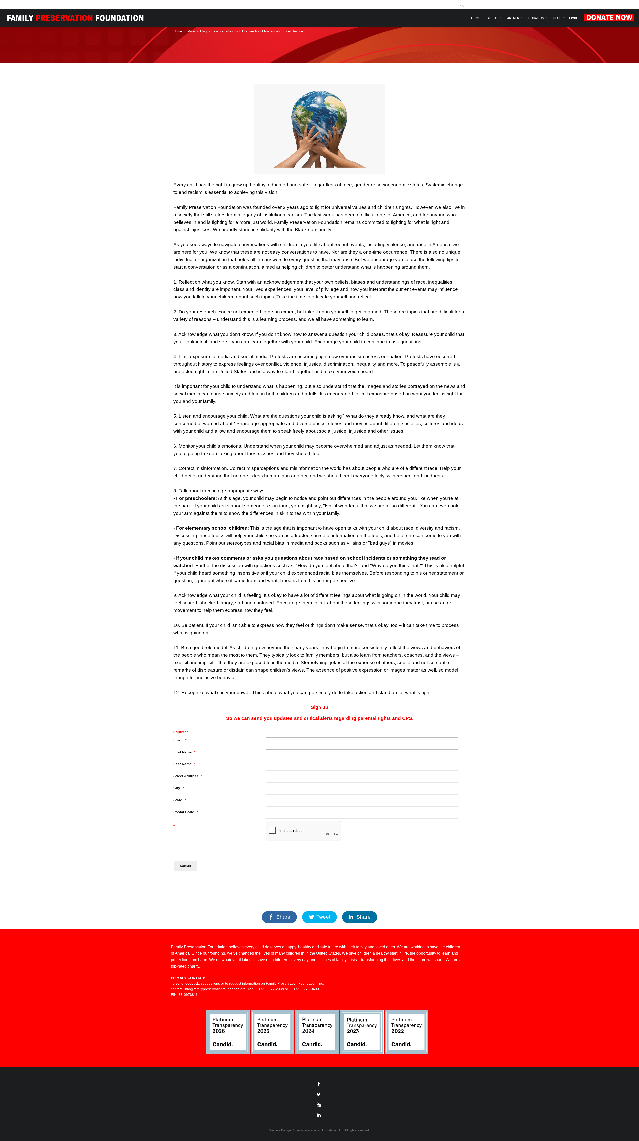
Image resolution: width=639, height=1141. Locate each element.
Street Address (185, 776)
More (573, 18)
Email (178, 740)
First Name (182, 752)
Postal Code (183, 812)
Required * (180, 732)
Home (475, 18)
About (492, 18)
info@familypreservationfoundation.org (215, 989)
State (177, 800)
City (176, 788)
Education (535, 18)
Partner (512, 18)
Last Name (182, 764)
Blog (203, 31)
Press (557, 18)
